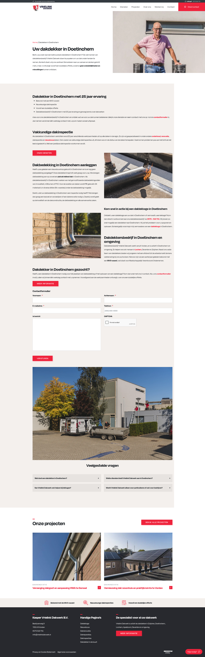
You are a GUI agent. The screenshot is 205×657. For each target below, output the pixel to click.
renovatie (165, 136)
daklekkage (155, 226)
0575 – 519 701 (153, 219)
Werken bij (159, 6)
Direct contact (193, 6)
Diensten (124, 6)
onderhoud (156, 136)
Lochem (138, 249)
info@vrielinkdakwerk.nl (42, 634)
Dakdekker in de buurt (88, 641)
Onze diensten (44, 153)
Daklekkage (84, 623)
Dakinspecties (85, 638)
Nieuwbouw (85, 627)
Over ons (147, 6)
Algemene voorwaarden (66, 652)
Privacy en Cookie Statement (44, 652)
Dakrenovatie (85, 630)
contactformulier (160, 117)
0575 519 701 (193, 1)
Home (113, 6)
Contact (171, 6)
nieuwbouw (49, 140)
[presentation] (120, 322)
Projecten (136, 6)
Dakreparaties (85, 634)
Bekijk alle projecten (157, 522)
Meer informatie (45, 283)
